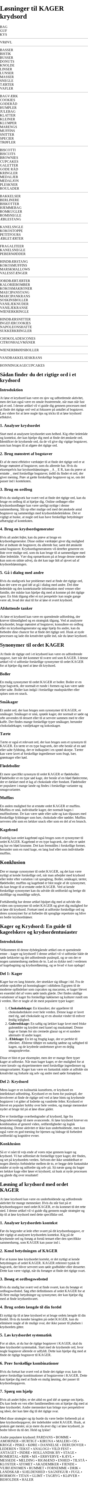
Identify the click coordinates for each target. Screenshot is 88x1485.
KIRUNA (46, 1441)
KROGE (6, 1445)
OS (74, 1441)
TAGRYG (53, 1476)
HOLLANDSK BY (46, 1452)
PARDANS (45, 1437)
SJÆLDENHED (33, 1472)
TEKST (24, 1449)
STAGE (68, 1452)
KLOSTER (8, 1464)
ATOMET (26, 1464)
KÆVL (67, 1456)
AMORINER (9, 1441)
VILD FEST (60, 1449)
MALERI (62, 1441)
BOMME (62, 1437)
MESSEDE (8, 1460)
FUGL (75, 1472)
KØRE (32, 1445)
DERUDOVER (73, 1445)
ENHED (64, 1460)
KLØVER (70, 1476)
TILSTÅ (79, 1460)
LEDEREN (8, 1449)
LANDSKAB (9, 1472)
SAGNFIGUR (58, 1472)
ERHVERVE (49, 1456)
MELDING (27, 1460)
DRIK (74, 1468)
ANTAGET (8, 1452)
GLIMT (37, 1476)
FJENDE (68, 1464)
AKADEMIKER (47, 1464)
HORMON (8, 1476)
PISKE (20, 1445)
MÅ (34, 1456)
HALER (28, 1479)
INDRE (24, 1452)
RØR (25, 1456)
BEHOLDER (9, 1479)
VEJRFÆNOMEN (13, 1468)
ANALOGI (41, 1449)
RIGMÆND (46, 1460)
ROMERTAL (9, 1456)
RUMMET (36, 1468)
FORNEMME (57, 1468)
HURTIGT (29, 1441)
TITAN (24, 1476)
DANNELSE (49, 1445)
